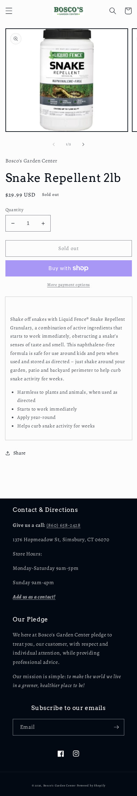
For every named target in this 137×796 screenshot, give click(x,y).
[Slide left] (54, 144)
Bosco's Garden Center (59, 785)
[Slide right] (83, 144)
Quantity (14, 209)
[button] (8, 10)
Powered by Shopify (91, 785)
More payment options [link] (68, 285)
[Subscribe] (116, 727)
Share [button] (19, 452)
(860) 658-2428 (64, 525)
